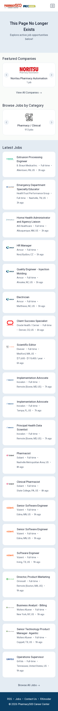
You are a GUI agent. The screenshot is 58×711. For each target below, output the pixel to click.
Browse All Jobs (27, 685)
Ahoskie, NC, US (25, 282)
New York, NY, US (25, 614)
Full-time (45, 165)
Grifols (20, 661)
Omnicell (21, 581)
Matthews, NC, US (26, 306)
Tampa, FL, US (24, 410)
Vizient (20, 509)
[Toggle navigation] (52, 6)
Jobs (18, 699)
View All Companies (27, 92)
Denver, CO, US (26, 330)
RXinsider (45, 699)
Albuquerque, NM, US (27, 230)
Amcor (20, 250)
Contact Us (30, 699)
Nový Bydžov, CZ (25, 254)
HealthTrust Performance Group (33, 193)
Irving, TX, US (23, 562)
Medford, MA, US (25, 353)
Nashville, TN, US (37, 198)
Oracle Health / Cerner (28, 325)
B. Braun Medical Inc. (27, 165)
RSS (9, 699)
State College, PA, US (27, 490)
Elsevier (21, 349)
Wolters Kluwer (24, 609)
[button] (51, 122)
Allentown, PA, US (26, 170)
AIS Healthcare (24, 226)
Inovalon (21, 382)
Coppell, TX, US (24, 642)
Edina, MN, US (24, 514)
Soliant (20, 457)
